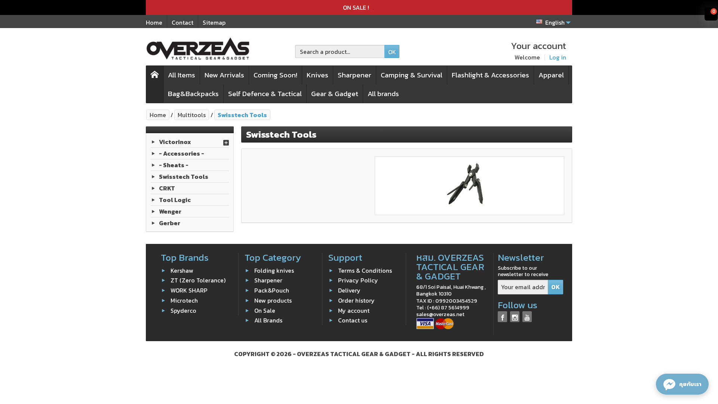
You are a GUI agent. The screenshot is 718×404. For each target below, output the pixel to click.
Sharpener (354, 75)
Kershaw (182, 270)
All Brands (268, 320)
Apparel (551, 75)
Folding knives (274, 270)
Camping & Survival (411, 75)
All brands (383, 93)
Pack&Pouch (271, 290)
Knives (317, 75)
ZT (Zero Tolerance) (198, 280)
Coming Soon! (275, 75)
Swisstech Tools (183, 176)
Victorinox (175, 141)
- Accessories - (181, 153)
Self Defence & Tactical (265, 93)
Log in (557, 57)
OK (392, 52)
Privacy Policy (358, 280)
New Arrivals (224, 75)
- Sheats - (173, 164)
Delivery (349, 290)
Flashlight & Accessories (490, 75)
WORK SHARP (189, 290)
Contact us (352, 320)
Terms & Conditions (365, 270)
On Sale (264, 310)
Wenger (170, 211)
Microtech (184, 300)
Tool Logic (175, 199)
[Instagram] (514, 316)
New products (273, 300)
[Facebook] (502, 316)
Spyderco (183, 310)
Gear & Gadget (334, 93)
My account (353, 310)
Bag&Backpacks (193, 93)
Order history (356, 300)
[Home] (154, 84)
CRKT (167, 188)
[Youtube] (527, 316)
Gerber (169, 222)
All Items (181, 75)
